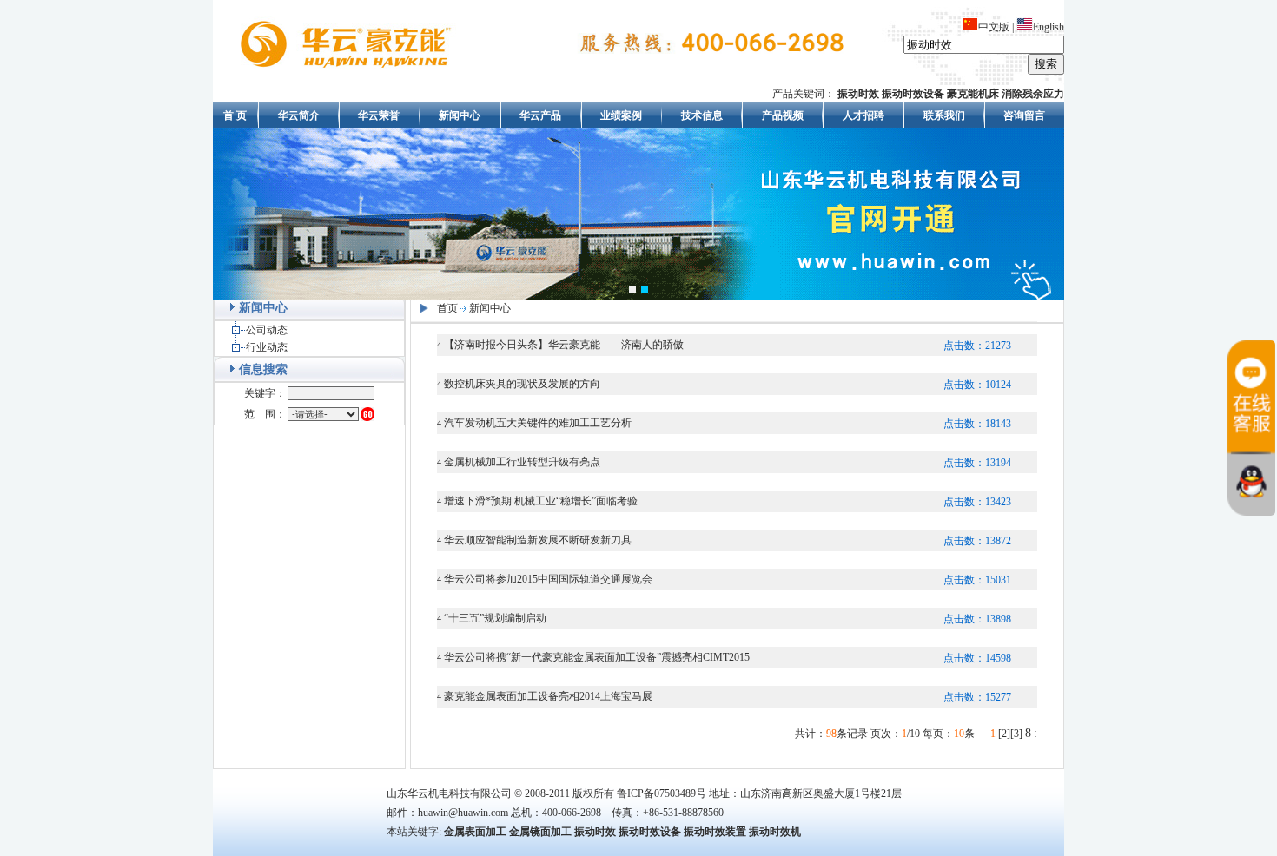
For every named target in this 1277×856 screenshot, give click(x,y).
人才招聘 (863, 115)
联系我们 (944, 115)
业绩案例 (621, 115)
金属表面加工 (475, 832)
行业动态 (267, 347)
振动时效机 (775, 832)
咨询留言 (1024, 115)
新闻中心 (459, 115)
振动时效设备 (650, 832)
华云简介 (299, 115)
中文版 (993, 27)
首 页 (235, 115)
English (1048, 27)
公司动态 (267, 330)
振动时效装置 (715, 832)
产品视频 (783, 115)
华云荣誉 (379, 115)
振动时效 (595, 832)
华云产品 (540, 115)
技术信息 (702, 115)
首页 (447, 308)
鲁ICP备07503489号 (661, 793)
